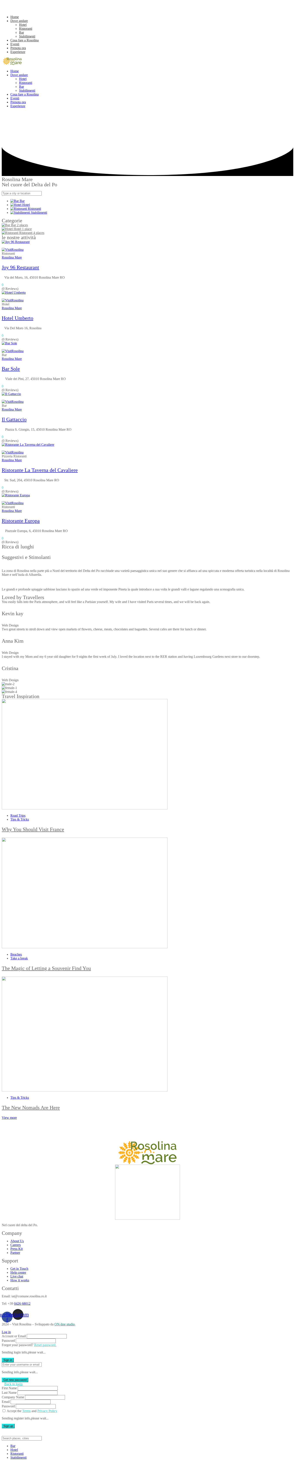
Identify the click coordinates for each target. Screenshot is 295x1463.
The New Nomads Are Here (31, 1107)
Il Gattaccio (14, 419)
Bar (21, 32)
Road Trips (17, 815)
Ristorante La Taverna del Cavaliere (40, 470)
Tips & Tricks (19, 819)
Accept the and (32, 1411)
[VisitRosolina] (13, 250)
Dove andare (19, 21)
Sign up (8, 1426)
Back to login (13, 1384)
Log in (6, 1332)
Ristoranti (25, 28)
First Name (9, 1388)
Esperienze (17, 52)
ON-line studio (64, 1324)
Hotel (23, 25)
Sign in (7, 1360)
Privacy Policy (47, 1411)
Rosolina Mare (12, 257)
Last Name (9, 1392)
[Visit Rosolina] (12, 64)
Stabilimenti (27, 36)
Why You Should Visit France (33, 829)
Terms (26, 1411)
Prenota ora (18, 48)
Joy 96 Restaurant (20, 267)
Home (14, 17)
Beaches (16, 954)
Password (8, 1340)
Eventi (14, 44)
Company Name (13, 1397)
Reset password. (45, 1345)
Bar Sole (11, 369)
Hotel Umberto (17, 318)
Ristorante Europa (21, 521)
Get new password (15, 1379)
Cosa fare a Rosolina (24, 40)
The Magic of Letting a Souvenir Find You (46, 968)
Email (6, 1401)
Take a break (19, 958)
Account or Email (14, 1336)
